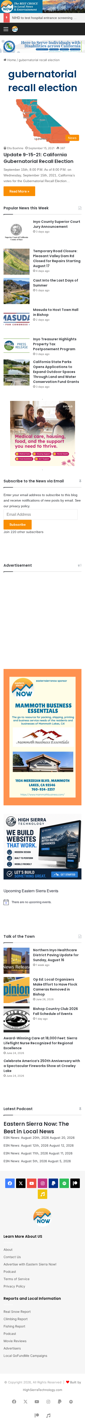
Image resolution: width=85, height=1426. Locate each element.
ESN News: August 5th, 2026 (25, 1161)
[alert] (42, 902)
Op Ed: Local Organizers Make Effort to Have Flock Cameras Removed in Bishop (55, 987)
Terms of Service (17, 1279)
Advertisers (12, 1348)
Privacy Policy (14, 1286)
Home (11, 60)
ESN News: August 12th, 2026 (26, 1145)
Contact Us (12, 1257)
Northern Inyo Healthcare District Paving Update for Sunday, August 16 (56, 955)
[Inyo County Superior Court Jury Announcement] (17, 232)
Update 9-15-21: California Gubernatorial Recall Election (38, 158)
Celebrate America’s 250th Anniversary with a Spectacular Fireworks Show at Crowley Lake (42, 1065)
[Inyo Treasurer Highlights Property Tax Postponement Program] (17, 345)
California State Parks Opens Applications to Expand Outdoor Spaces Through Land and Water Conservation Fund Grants (56, 371)
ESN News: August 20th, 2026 (26, 1137)
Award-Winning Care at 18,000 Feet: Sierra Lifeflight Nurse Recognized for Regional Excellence (40, 1043)
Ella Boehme (15, 148)
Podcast (10, 1272)
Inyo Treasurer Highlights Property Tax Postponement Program (54, 344)
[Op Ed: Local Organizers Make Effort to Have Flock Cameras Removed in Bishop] (17, 990)
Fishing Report (14, 1326)
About (8, 1249)
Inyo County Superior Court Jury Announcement (56, 224)
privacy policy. (19, 506)
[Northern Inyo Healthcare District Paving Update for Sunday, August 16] (17, 961)
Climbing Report (16, 1319)
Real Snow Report (17, 1312)
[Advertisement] (42, 619)
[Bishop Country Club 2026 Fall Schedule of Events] (17, 1019)
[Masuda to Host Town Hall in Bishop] (17, 320)
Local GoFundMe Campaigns (25, 1356)
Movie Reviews (15, 1341)
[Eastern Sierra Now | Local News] (15, 29)
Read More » (19, 191)
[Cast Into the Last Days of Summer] (17, 291)
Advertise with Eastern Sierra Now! (30, 1264)
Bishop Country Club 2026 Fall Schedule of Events (55, 1011)
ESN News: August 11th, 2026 (26, 1153)
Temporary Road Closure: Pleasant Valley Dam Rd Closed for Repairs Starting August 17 (57, 258)
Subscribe (17, 524)
